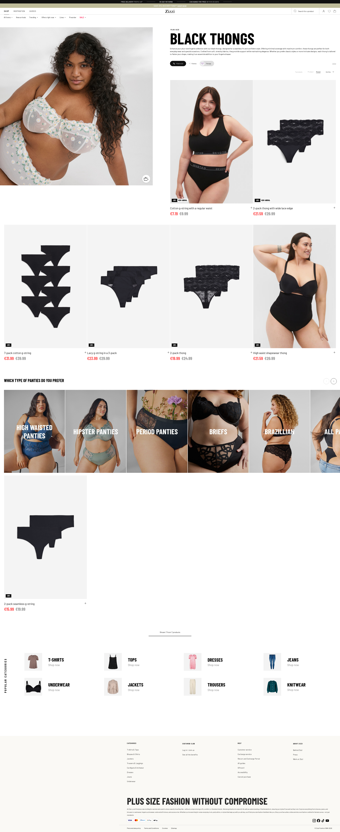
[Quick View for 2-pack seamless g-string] (85, 603)
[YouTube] (327, 820)
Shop (6, 11)
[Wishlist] (249, 83)
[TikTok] (323, 820)
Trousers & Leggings (135, 763)
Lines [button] (62, 17)
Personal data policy (134, 828)
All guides (241, 763)
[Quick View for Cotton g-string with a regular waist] (251, 207)
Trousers (220, 687)
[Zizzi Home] (170, 11)
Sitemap (174, 828)
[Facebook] (318, 820)
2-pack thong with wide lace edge (273, 208)
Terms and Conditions (151, 828)
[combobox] (305, 11)
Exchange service (245, 754)
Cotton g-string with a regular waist (191, 208)
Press (295, 754)
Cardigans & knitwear (135, 768)
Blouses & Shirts (133, 754)
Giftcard (241, 768)
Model (318, 72)
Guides (32, 11)
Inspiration (19, 11)
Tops (140, 662)
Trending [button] (32, 17)
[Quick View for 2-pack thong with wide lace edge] (334, 207)
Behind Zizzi (297, 750)
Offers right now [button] (48, 17)
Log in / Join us (188, 750)
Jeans (300, 662)
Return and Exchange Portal (249, 759)
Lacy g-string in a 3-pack (102, 353)
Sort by (328, 72)
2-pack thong (178, 353)
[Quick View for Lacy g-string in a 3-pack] (168, 352)
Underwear (60, 687)
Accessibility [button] (243, 772)
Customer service (245, 750)
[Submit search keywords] (295, 11)
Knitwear (300, 687)
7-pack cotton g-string (17, 353)
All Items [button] (7, 17)
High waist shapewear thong (270, 353)
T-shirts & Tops (133, 750)
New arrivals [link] (21, 17)
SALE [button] (82, 17)
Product (310, 72)
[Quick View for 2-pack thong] (251, 352)
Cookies (165, 828)
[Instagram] (314, 820)
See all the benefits (190, 754)
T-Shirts (60, 662)
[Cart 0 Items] (334, 11)
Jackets (140, 687)
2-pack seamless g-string (19, 603)
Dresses (220, 662)
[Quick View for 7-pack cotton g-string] (85, 352)
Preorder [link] (72, 17)
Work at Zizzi (298, 759)
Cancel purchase (244, 777)
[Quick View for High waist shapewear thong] (334, 352)
